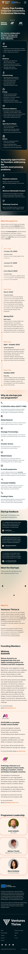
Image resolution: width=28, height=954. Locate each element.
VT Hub (16, 937)
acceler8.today (21, 751)
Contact (2, 940)
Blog (15, 935)
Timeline (2, 935)
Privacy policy (24, 949)
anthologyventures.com (11, 802)
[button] (2, 586)
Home (2, 930)
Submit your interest (19, 930)
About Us (3, 937)
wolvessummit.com (10, 708)
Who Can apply (4, 932)
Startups (16, 932)
